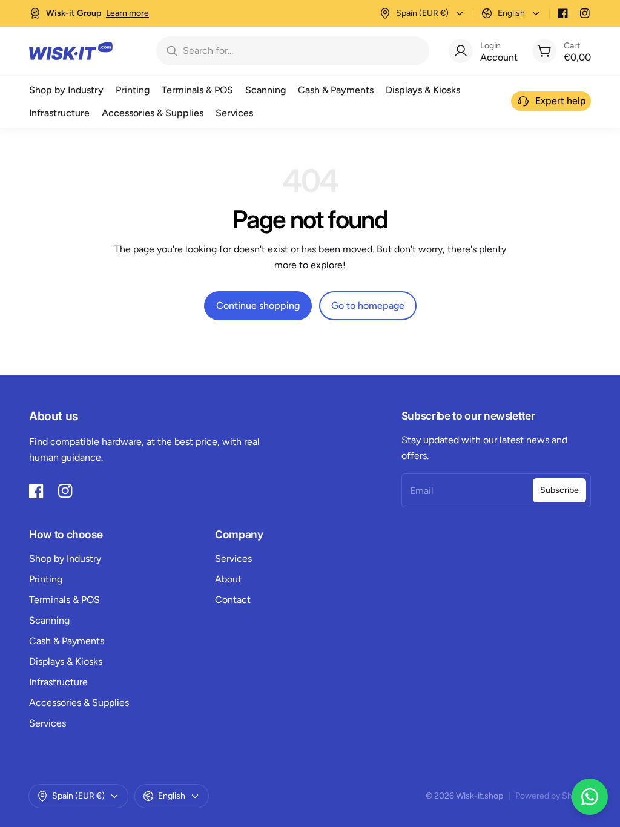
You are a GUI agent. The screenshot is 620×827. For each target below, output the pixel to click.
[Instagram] (585, 13)
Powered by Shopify (553, 796)
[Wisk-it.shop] (71, 51)
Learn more (127, 13)
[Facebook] (563, 13)
